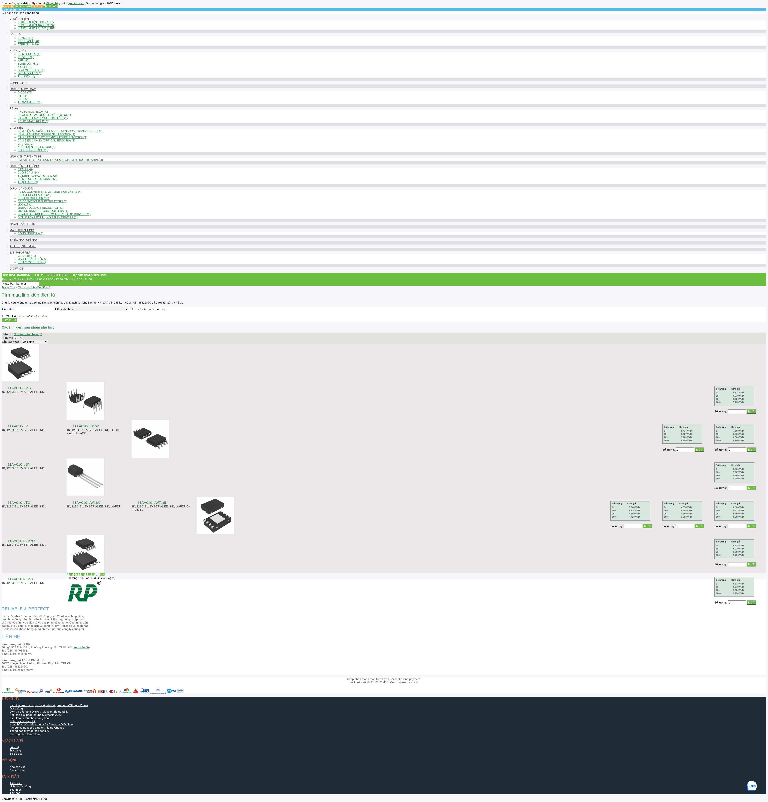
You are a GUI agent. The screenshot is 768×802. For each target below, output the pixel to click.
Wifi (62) (24, 60)
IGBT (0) (23, 98)
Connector (19, 82)
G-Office (16, 268)
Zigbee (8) (25, 66)
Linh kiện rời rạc (23, 89)
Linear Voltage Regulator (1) (41, 207)
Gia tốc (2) (25, 143)
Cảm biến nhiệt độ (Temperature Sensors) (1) (52, 137)
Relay (14, 108)
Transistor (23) (30, 102)
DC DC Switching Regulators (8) (42, 201)
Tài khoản (37, 6)
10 (89, 574)
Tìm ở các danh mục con (150, 309)
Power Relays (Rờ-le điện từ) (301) (44, 114)
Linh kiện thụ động (24, 166)
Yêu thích (16, 789)
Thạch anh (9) (28, 182)
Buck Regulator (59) (33, 198)
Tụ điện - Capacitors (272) (37, 175)
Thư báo (15, 792)
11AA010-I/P (18, 426)
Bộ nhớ (15, 34)
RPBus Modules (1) (32, 262)
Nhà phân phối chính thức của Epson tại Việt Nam (41, 724)
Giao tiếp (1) (27, 255)
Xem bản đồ (81, 647)
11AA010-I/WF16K (152, 503)
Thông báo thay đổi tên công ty (29, 730)
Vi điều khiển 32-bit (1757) (36, 28)
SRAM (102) (25, 38)
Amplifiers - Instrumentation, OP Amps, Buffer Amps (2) (60, 159)
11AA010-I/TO (19, 503)
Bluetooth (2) (28, 63)
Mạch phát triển (22, 223)
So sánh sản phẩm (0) (28, 334)
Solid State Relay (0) (33, 121)
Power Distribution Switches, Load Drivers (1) (54, 214)
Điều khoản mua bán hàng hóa (29, 718)
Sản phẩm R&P (20, 252)
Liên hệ (14, 747)
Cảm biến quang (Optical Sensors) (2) (46, 140)
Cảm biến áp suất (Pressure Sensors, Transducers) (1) (60, 130)
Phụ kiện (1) (26, 76)
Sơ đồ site (16, 753)
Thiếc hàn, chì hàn (24, 239)
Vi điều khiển (19, 18)
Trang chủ (8, 6)
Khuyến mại (17, 770)
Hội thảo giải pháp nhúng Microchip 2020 (36, 714)
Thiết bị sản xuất (23, 246)
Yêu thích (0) (22, 6)
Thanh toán (50, 6)
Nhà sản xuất (18, 766)
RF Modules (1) (29, 54)
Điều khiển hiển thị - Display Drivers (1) (48, 217)
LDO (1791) (25, 204)
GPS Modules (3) (30, 73)
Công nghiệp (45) (30, 233)
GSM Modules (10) (31, 70)
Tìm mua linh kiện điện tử (34, 287)
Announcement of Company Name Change (37, 727)
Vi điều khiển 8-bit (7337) (36, 22)
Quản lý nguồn (21, 188)
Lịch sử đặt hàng (20, 786)
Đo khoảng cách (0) (33, 150)
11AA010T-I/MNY (21, 541)
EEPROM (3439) (28, 44)
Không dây (18, 50)
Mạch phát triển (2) (33, 259)
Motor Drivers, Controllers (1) (43, 211)
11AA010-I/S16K (86, 426)
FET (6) (22, 95)
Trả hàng (15, 750)
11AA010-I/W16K (86, 503)
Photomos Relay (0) (33, 111)
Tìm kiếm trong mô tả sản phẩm (26, 316)
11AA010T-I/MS (20, 579)
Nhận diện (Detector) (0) (36, 146)
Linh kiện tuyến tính (25, 156)
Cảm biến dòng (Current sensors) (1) (46, 134)
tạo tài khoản (76, 3)
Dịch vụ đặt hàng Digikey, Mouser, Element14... (39, 711)
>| (103, 574)
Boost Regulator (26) (34, 194)
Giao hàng (16, 708)
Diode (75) (25, 92)
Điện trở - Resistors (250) (37, 178)
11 (93, 574)
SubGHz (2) (26, 57)
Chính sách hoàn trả (22, 721)
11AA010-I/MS (19, 388)
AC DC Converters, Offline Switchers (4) (50, 191)
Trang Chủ (8, 287)
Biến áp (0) (25, 169)
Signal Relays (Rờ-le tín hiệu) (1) (43, 118)
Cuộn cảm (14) (28, 172)
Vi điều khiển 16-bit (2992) (36, 25)
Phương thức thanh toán (25, 734)
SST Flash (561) (29, 41)
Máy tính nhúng (22, 230)
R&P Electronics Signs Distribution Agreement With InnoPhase (49, 705)
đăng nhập (53, 3)
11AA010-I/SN (19, 464)
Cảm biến (16, 127)
